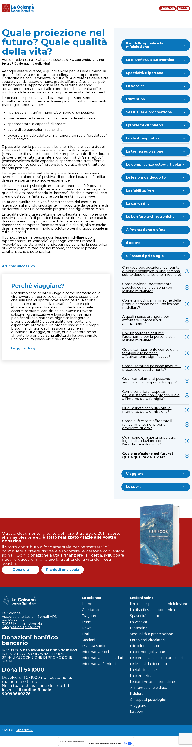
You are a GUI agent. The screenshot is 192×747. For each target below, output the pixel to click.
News (86, 628)
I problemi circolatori (144, 125)
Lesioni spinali (24, 60)
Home (6, 60)
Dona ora (167, 8)
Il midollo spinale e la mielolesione (144, 45)
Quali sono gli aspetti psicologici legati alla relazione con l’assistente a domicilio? (149, 441)
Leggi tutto (21, 348)
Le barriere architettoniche (150, 217)
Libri (85, 634)
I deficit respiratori (142, 138)
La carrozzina (138, 204)
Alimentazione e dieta (146, 230)
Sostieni (88, 640)
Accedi (183, 8)
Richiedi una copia (62, 570)
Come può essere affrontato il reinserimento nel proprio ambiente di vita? (147, 424)
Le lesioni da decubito (146, 177)
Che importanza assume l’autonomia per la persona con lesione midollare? (148, 336)
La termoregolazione (144, 151)
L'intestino (135, 99)
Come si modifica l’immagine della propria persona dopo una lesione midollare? (151, 304)
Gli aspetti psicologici (53, 60)
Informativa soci (95, 652)
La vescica (135, 86)
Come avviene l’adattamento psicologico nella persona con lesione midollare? (147, 287)
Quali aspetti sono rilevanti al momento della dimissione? (146, 410)
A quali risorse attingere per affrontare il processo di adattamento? (145, 320)
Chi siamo (90, 610)
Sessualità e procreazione (149, 112)
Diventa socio (93, 646)
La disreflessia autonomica (150, 60)
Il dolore (133, 243)
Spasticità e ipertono (144, 73)
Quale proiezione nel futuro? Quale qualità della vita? (147, 455)
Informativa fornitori (99, 664)
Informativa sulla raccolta (72, 741)
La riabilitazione (140, 190)
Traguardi (90, 616)
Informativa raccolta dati (102, 658)
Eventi (87, 622)
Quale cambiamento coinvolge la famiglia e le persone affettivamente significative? (150, 353)
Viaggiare (134, 474)
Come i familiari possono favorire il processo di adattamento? (151, 368)
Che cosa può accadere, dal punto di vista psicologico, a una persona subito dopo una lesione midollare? (152, 271)
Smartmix (24, 730)
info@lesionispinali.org (21, 627)
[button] (56, 317)
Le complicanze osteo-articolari (154, 164)
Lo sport (133, 487)
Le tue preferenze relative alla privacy (105, 743)
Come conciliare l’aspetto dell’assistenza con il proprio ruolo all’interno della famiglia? (150, 395)
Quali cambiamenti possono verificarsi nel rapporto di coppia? (150, 380)
